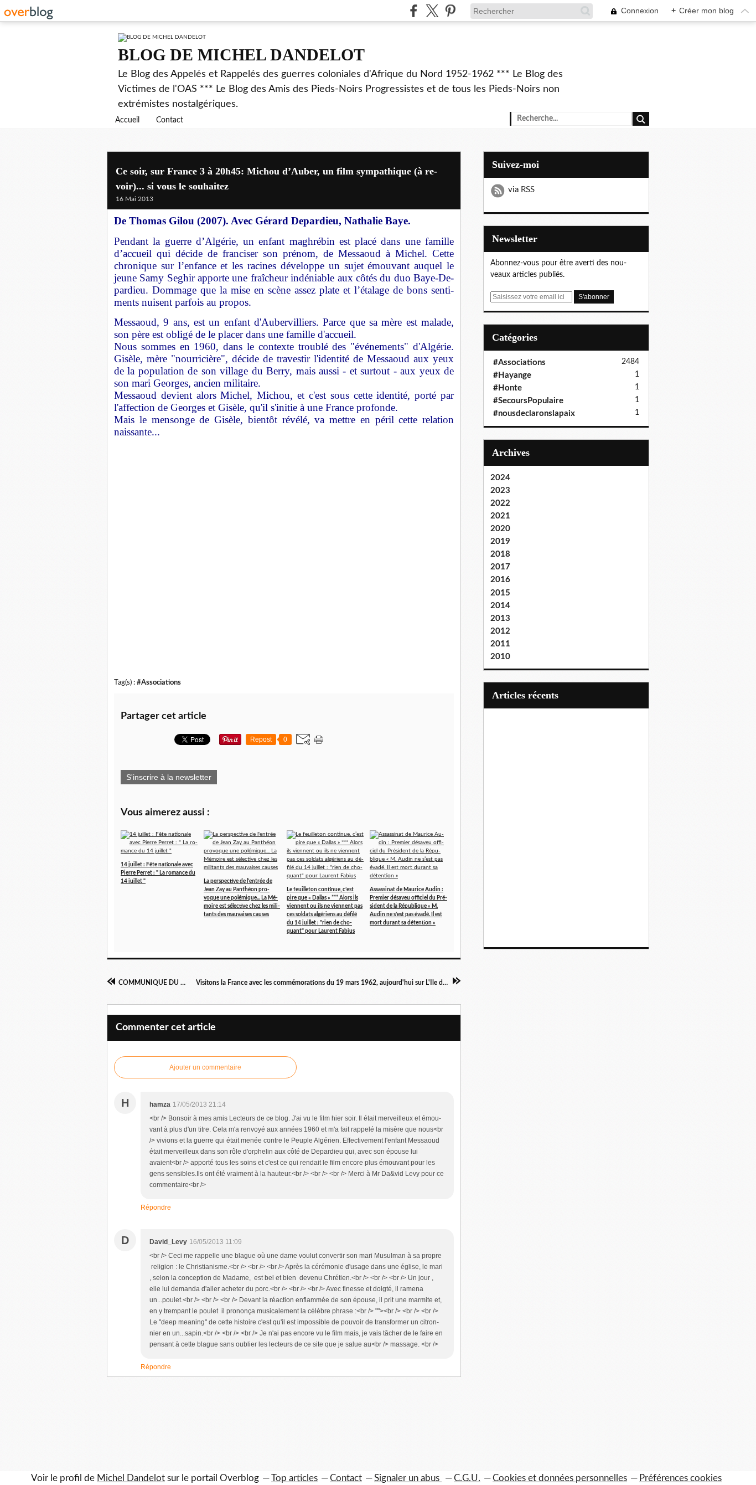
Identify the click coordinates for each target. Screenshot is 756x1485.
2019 (500, 541)
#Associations (159, 682)
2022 (500, 503)
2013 (500, 618)
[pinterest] (450, 10)
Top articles (294, 1478)
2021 (500, 516)
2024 (500, 478)
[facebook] (414, 10)
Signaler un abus (408, 1478)
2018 (500, 554)
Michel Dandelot (131, 1478)
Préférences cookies (680, 1478)
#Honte (507, 388)
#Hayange (512, 375)
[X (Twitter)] (432, 10)
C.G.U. (467, 1478)
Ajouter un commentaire (205, 1067)
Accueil (127, 120)
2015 (500, 593)
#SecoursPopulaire (528, 401)
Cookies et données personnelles (560, 1478)
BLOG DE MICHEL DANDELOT (241, 54)
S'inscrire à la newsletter (168, 777)
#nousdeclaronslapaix (534, 413)
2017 (500, 567)
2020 (500, 529)
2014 (500, 606)
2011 (500, 644)
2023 (500, 490)
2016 (500, 579)
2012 (500, 631)
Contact (169, 120)
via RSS (521, 190)
